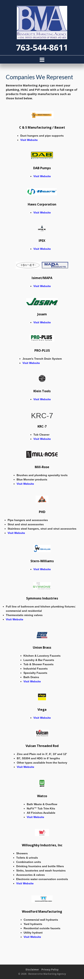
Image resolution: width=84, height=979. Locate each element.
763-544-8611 (42, 47)
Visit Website (29, 139)
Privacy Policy (50, 969)
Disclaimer (32, 969)
